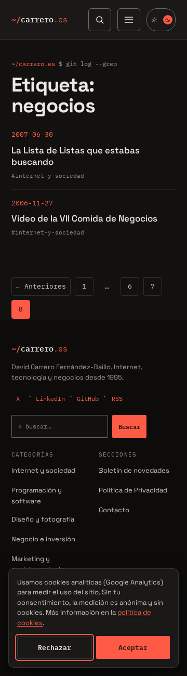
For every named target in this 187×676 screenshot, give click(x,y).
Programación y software (36, 495)
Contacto (114, 509)
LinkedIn (50, 398)
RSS (117, 398)
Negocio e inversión (43, 539)
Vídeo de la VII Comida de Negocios (84, 218)
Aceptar (133, 647)
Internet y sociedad (43, 470)
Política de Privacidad (133, 490)
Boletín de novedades (134, 470)
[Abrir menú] (128, 19)
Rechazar (54, 647)
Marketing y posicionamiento (38, 564)
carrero (39, 20)
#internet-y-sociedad (47, 175)
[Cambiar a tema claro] (161, 19)
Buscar (129, 426)
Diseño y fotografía (42, 519)
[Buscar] (99, 19)
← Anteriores (41, 286)
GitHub (88, 398)
